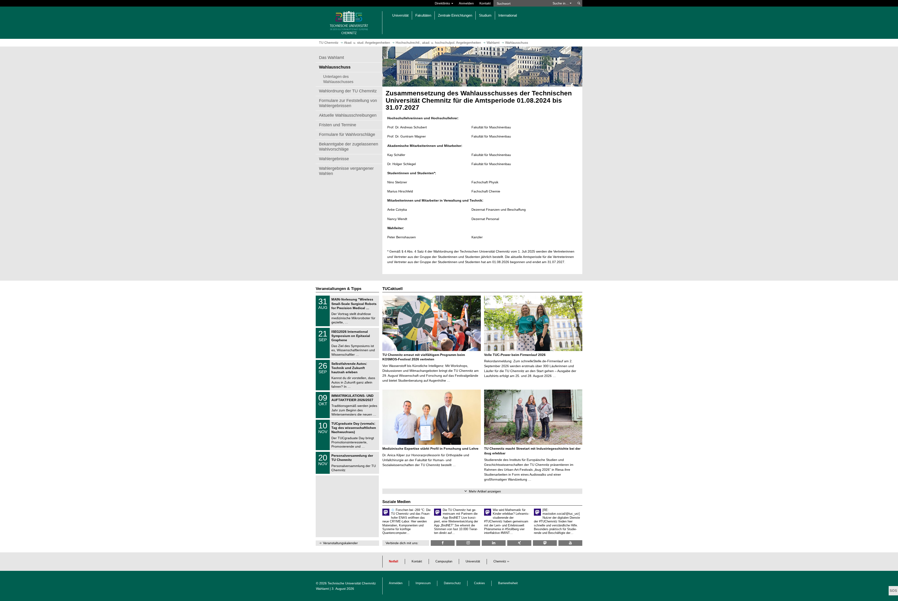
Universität (473, 561)
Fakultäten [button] (423, 15)
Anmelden (466, 3)
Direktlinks (443, 3)
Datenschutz (452, 583)
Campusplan (443, 561)
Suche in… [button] (561, 3)
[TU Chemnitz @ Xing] (519, 543)
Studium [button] (485, 15)
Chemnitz (499, 561)
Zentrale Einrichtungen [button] (455, 15)
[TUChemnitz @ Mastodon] (545, 543)
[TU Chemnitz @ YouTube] (570, 543)
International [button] (507, 15)
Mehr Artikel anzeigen (485, 491)
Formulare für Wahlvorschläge (347, 134)
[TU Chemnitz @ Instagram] (468, 543)
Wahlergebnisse (334, 158)
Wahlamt (322, 588)
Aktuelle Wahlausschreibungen (348, 115)
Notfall (393, 561)
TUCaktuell (392, 288)
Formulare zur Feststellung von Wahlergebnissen (348, 103)
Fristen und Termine (337, 125)
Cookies (479, 583)
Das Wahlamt (331, 57)
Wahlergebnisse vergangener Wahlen (346, 171)
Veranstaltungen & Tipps (338, 288)
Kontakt (485, 3)
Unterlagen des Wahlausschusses (338, 79)
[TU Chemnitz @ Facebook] (443, 543)
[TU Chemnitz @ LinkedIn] (494, 543)
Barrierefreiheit (508, 583)
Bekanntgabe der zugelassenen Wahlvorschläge (348, 147)
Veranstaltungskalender (340, 543)
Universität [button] (400, 15)
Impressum (423, 583)
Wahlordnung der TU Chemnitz (348, 91)
